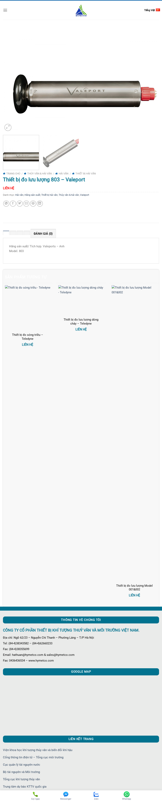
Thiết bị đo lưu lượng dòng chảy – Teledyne (81, 321)
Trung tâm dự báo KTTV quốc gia (24, 786)
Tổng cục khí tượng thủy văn (21, 779)
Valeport (84, 195)
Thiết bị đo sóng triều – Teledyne (27, 337)
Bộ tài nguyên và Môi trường (21, 772)
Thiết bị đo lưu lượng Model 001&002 (134, 587)
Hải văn (63, 173)
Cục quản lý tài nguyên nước (21, 764)
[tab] (6, 233)
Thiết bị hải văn (85, 173)
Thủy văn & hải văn (39, 173)
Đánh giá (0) (43, 233)
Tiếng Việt (149, 10)
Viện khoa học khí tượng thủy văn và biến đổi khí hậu (37, 750)
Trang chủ (13, 173)
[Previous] (11, 79)
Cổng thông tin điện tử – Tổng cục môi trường (33, 757)
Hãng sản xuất (32, 195)
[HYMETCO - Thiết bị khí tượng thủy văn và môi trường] (81, 10)
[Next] (150, 79)
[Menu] (5, 10)
